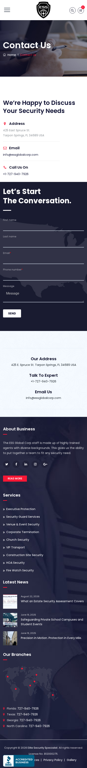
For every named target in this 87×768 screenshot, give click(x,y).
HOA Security (15, 563)
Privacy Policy (53, 760)
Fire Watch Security (20, 570)
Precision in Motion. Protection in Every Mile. (51, 638)
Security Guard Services (23, 517)
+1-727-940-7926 (16, 174)
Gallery (71, 760)
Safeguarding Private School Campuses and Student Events (52, 622)
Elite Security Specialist (42, 748)
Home (11, 55)
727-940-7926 (28, 708)
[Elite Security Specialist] (43, 10)
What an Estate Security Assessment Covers (52, 601)
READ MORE (15, 478)
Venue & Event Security (22, 524)
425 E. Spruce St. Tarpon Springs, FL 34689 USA (43, 365)
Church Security (17, 540)
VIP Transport (15, 547)
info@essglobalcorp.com (20, 155)
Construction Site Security (24, 555)
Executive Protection (20, 509)
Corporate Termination (22, 532)
